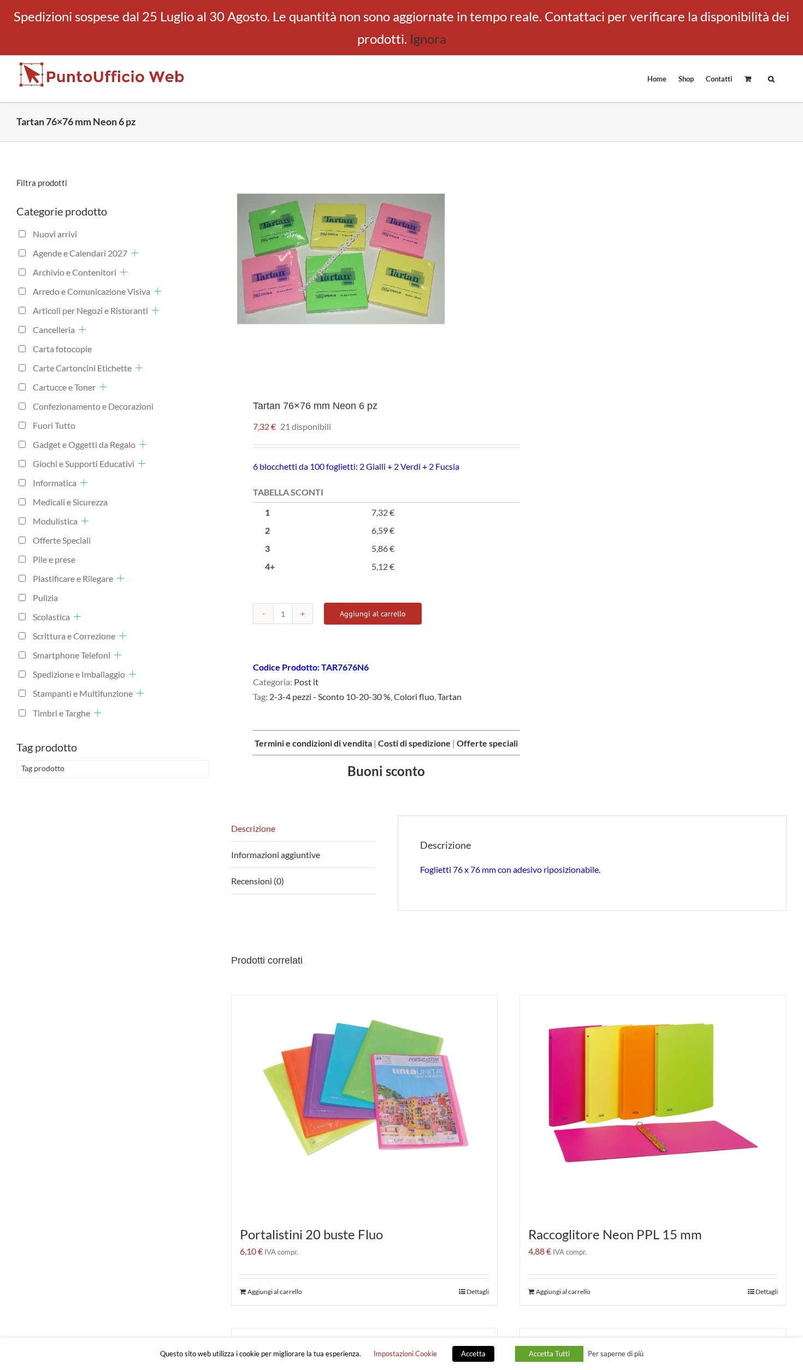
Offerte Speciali (62, 540)
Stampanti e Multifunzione (83, 693)
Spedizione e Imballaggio (79, 674)
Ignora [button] (428, 38)
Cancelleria (54, 329)
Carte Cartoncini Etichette (82, 368)
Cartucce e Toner (64, 387)
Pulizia (45, 597)
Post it (306, 682)
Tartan (450, 696)
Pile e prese (54, 559)
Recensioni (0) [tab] (257, 881)
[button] (771, 78)
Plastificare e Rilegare (73, 578)
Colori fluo (414, 696)
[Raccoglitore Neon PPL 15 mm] (653, 1104)
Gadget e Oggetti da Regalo (84, 444)
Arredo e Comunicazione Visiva (91, 291)
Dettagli (478, 1291)
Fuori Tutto (54, 425)
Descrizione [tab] (253, 828)
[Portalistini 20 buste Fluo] (365, 1104)
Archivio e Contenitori (74, 272)
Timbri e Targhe (61, 713)
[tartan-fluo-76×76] (364, 262)
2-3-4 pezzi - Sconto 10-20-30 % (330, 696)
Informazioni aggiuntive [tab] (275, 854)
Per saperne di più (615, 1353)
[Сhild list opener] (134, 252)
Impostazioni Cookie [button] (405, 1353)
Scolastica (51, 616)
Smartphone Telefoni (71, 655)
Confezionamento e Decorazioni (93, 406)
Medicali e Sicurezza (70, 502)
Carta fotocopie (62, 348)
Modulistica (55, 521)
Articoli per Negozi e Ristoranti (90, 310)
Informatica (54, 482)
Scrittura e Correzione (74, 636)
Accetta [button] (473, 1353)
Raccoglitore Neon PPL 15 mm (615, 1234)
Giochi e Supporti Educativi (83, 463)
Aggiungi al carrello (373, 614)
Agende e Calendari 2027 (80, 253)
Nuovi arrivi (55, 234)
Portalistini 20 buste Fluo (311, 1234)
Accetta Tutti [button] (549, 1353)
